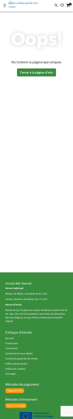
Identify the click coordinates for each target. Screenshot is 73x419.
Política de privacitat (16, 363)
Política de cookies (15, 368)
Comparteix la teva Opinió (19, 353)
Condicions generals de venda (21, 358)
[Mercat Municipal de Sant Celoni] (25, 4)
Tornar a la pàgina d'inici (36, 72)
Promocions (11, 343)
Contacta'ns (11, 348)
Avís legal (10, 373)
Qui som (9, 338)
